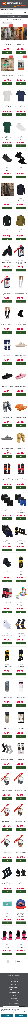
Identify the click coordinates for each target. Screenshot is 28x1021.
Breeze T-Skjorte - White (7, 106)
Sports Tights (21, 75)
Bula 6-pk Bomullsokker (20, 168)
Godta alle (21, 1015)
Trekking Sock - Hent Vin (21, 479)
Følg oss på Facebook (14, 992)
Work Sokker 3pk (21, 666)
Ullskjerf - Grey (7, 44)
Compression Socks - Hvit (21, 293)
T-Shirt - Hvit (21, 728)
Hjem (8, 19)
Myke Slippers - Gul (20, 448)
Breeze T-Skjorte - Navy (20, 106)
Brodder (21, 883)
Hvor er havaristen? (14, 981)
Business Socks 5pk (7, 666)
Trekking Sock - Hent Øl (7, 479)
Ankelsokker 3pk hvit (7, 635)
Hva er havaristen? (14, 978)
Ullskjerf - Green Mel (7, 200)
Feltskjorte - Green (21, 231)
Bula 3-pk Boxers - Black (7, 510)
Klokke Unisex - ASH (7, 852)
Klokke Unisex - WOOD (20, 821)
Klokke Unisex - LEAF (7, 821)
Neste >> (18, 961)
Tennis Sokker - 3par (20, 697)
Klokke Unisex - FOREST (20, 790)
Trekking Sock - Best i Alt (7, 355)
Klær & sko (19, 19)
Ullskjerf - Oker (20, 44)
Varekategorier (13, 19)
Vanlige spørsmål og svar (14, 987)
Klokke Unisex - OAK (21, 852)
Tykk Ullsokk (7, 728)
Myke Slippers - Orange (21, 417)
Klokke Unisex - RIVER (7, 790)
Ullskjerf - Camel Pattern (7, 75)
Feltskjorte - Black (7, 231)
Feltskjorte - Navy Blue (21, 200)
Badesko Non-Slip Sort (7, 262)
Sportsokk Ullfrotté (7, 697)
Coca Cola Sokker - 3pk (7, 604)
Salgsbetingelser (14, 989)
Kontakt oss (14, 998)
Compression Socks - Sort (7, 324)
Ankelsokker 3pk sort (7, 573)
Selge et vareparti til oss (14, 1000)
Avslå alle (7, 1015)
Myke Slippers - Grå (7, 417)
